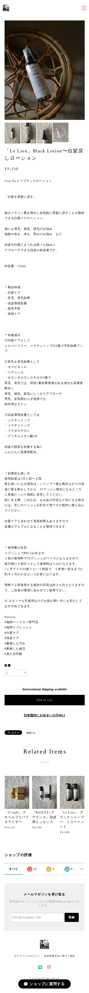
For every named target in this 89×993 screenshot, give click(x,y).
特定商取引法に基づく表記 (59, 956)
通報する (30, 733)
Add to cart (44, 700)
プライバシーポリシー (27, 956)
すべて (13, 869)
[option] (45, 70)
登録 (71, 917)
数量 (8, 665)
